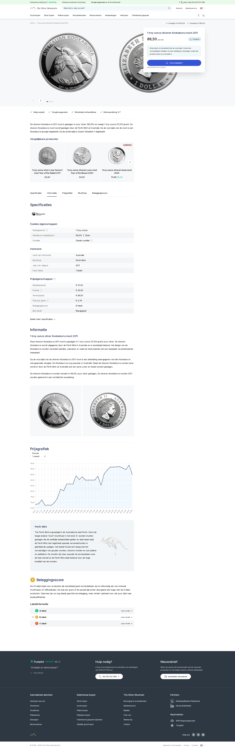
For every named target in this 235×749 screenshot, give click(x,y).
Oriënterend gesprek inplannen (89, 720)
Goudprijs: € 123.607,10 (176, 23)
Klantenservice (191, 8)
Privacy (186, 745)
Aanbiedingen (110, 15)
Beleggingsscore (99, 193)
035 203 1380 (200, 2)
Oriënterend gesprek (140, 15)
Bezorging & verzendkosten (135, 701)
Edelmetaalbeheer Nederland (188, 701)
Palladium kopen (83, 715)
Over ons (127, 715)
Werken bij (128, 720)
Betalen (127, 710)
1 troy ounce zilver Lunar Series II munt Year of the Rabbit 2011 (47, 171)
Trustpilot (179, 725)
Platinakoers (35, 715)
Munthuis (82, 193)
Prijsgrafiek (67, 193)
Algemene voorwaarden (172, 745)
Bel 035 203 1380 (109, 677)
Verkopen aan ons (37, 701)
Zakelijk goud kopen (85, 724)
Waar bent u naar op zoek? (74, 8)
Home (32, 23)
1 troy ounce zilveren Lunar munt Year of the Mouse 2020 (82, 171)
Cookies (195, 745)
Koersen (179, 8)
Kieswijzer (34, 720)
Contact (127, 724)
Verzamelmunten (79, 15)
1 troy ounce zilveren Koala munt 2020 (117, 171)
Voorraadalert (175, 63)
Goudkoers (34, 710)
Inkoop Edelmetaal (183, 706)
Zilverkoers (34, 706)
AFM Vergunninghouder (185, 721)
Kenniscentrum (95, 15)
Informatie (52, 193)
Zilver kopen (49, 15)
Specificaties (36, 193)
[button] (33, 100)
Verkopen (124, 15)
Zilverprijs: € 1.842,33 (197, 23)
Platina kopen (63, 15)
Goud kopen (35, 15)
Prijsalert (195, 39)
